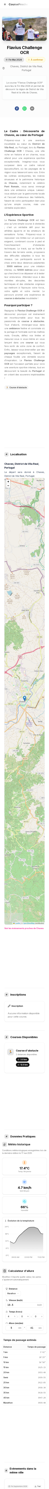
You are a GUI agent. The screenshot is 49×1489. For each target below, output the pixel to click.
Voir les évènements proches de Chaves (24, 928)
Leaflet (17, 923)
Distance (13, 1289)
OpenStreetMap (29, 923)
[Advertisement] (24, 418)
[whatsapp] (24, 108)
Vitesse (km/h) (16, 1300)
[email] (32, 108)
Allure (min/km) (16, 1323)
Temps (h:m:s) (15, 1312)
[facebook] (17, 108)
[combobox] (13, 1293)
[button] (24, 698)
